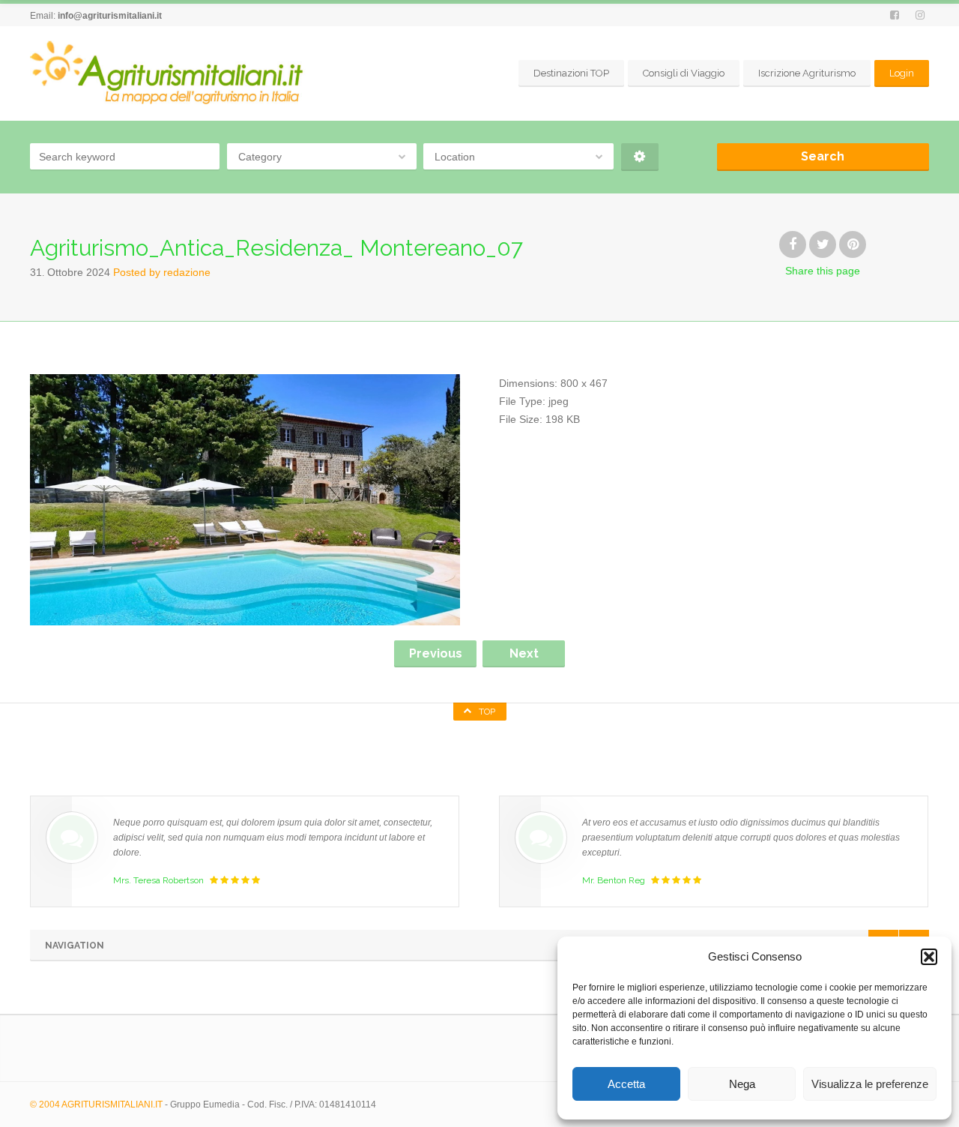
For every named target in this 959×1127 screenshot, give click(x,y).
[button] (929, 956)
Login (901, 73)
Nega (742, 1084)
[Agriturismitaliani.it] (169, 73)
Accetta (626, 1084)
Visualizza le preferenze (869, 1084)
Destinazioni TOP (571, 73)
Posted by (162, 272)
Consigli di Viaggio (683, 73)
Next (524, 653)
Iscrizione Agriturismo (807, 73)
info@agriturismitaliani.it (110, 15)
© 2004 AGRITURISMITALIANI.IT (96, 1104)
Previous (435, 653)
